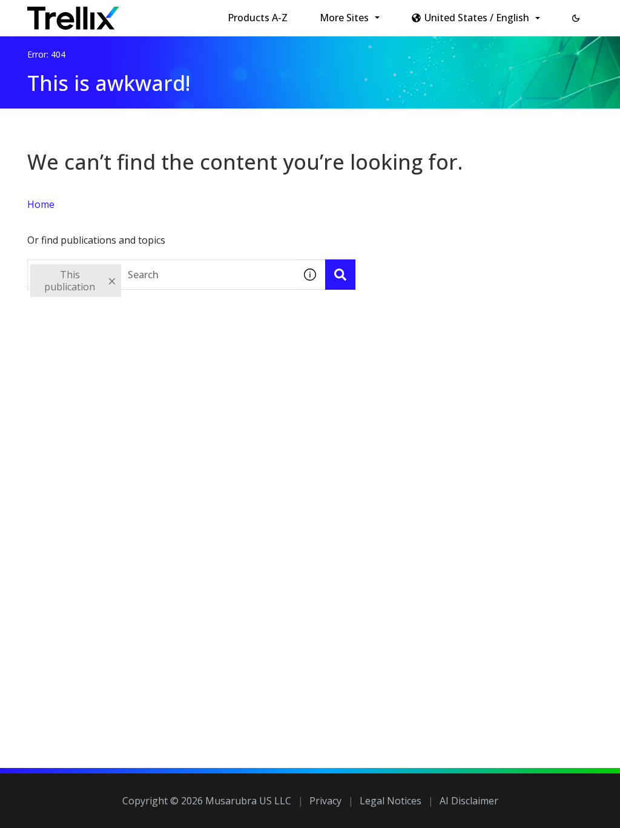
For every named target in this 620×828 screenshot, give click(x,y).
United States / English (476, 17)
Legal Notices (390, 800)
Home (40, 204)
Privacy (325, 800)
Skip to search (292, 14)
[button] (576, 18)
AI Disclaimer (469, 800)
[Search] (340, 274)
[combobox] (161, 274)
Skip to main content (200, 14)
